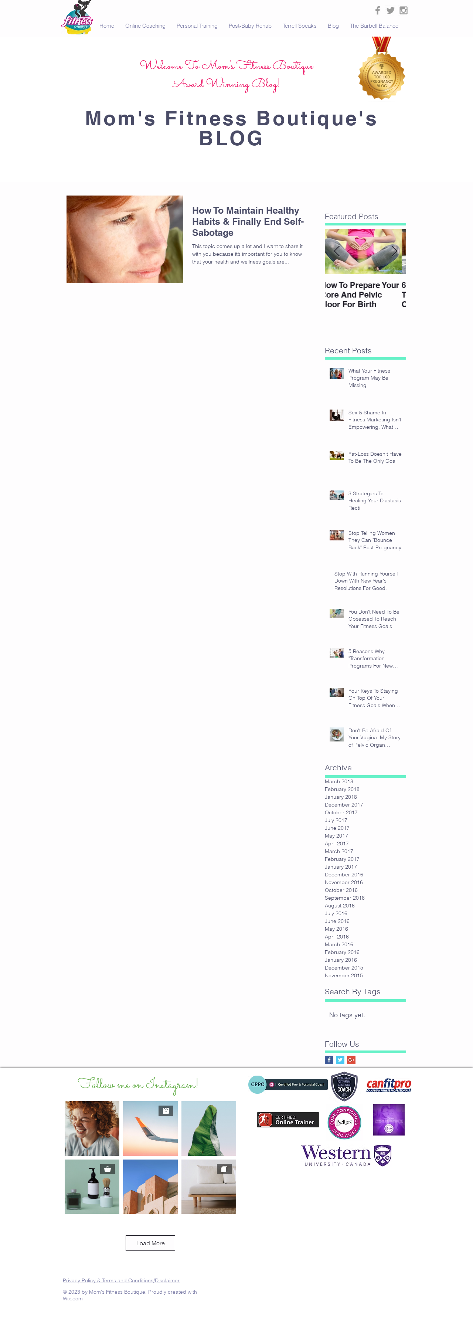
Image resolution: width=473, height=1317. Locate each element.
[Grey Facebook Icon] (377, 10)
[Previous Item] (336, 251)
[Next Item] (394, 251)
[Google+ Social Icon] (351, 1060)
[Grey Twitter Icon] (390, 10)
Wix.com (73, 1298)
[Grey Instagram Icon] (403, 10)
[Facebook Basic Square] (329, 1060)
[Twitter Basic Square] (340, 1060)
